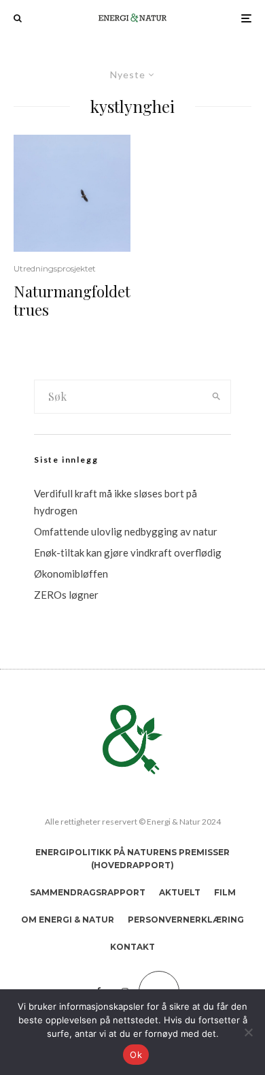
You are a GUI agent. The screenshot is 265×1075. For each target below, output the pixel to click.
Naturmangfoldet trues (72, 300)
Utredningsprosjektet (55, 268)
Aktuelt (179, 892)
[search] (216, 396)
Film (225, 892)
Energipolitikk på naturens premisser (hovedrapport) (132, 859)
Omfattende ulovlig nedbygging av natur (125, 531)
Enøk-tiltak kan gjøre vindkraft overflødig (128, 552)
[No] (248, 1032)
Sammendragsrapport (87, 892)
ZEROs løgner (66, 595)
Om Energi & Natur (67, 919)
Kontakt (132, 947)
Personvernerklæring (186, 919)
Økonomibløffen (71, 573)
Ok (136, 1054)
